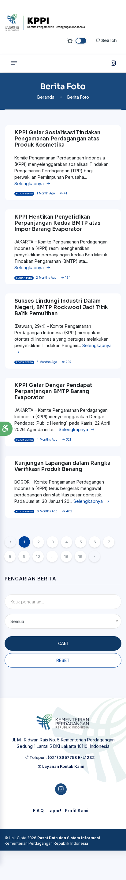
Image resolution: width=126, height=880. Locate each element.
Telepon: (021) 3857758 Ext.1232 (61, 757)
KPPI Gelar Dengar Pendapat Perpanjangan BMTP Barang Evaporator (53, 391)
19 (80, 556)
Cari (63, 643)
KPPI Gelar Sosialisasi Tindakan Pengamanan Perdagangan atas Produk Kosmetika (57, 138)
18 (66, 556)
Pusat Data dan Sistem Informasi (68, 838)
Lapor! (54, 810)
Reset (63, 660)
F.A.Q (38, 810)
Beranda (45, 97)
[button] (6, 429)
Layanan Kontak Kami (62, 766)
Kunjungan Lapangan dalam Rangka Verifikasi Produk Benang (62, 466)
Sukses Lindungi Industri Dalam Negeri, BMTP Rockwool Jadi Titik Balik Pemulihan (61, 307)
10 (38, 556)
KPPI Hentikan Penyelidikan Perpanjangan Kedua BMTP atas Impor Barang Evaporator (57, 223)
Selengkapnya (29, 183)
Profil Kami (76, 810)
